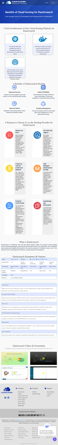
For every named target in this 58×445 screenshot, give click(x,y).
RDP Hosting (21, 437)
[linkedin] (8, 398)
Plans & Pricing (36, 394)
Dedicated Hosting (36, 437)
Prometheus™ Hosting (22, 435)
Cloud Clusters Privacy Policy (21, 400)
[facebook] (5, 398)
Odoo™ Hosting (35, 433)
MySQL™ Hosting (35, 427)
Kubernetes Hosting (8, 439)
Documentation (50, 392)
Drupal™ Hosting (7, 431)
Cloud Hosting (7, 427)
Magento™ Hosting (22, 429)
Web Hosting (20, 427)
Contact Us (49, 394)
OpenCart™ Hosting (36, 429)
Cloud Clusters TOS (23, 395)
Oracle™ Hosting (7, 433)
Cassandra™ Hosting (8, 435)
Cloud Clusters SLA (23, 397)
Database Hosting (35, 435)
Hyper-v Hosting (49, 437)
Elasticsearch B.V (21, 420)
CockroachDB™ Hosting (23, 431)
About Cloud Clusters (21, 393)
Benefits (34, 392)
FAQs (48, 395)
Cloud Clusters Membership (21, 404)
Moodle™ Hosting (22, 433)
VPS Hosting (6, 437)
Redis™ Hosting (35, 431)
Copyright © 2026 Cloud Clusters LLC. (29, 443)
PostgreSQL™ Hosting (9, 429)
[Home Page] (16, 2)
